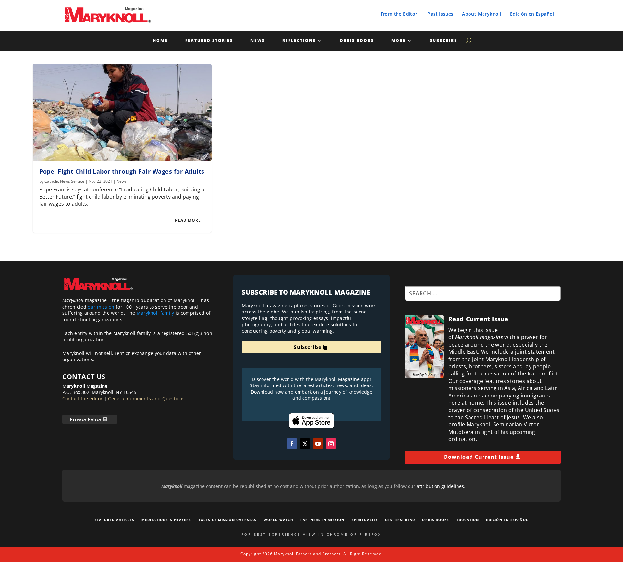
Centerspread (400, 520)
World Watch (278, 520)
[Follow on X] (305, 443)
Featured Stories (209, 40)
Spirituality (365, 520)
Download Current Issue (479, 456)
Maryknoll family (155, 313)
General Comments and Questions (146, 399)
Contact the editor (82, 399)
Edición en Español (532, 14)
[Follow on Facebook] (292, 443)
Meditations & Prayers (166, 520)
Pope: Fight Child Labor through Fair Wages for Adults (121, 171)
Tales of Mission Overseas (228, 520)
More (398, 40)
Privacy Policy (86, 419)
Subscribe (443, 40)
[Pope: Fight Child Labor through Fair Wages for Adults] (122, 112)
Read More (188, 220)
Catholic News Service (64, 181)
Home (160, 40)
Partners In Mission (322, 520)
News (257, 40)
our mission (101, 307)
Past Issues (440, 14)
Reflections (299, 40)
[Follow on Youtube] (318, 443)
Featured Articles (114, 520)
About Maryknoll (481, 14)
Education (468, 520)
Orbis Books (357, 40)
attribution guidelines (440, 486)
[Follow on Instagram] (331, 443)
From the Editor (399, 14)
